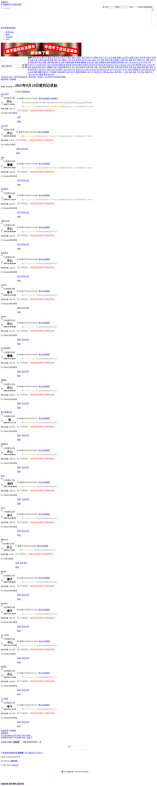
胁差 (115, 58)
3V (35, 65)
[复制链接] (25, 92)
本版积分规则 (6, 742)
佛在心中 (4, 539)
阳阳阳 (3, 667)
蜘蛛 (35, 72)
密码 (117, 7)
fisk (87, 70)
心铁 (100, 67)
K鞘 (52, 62)
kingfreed (4, 603)
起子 (60, 60)
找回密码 (148, 7)
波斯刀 (132, 58)
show (112, 72)
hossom (78, 70)
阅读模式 (54, 98)
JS (74, 72)
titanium (75, 65)
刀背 (151, 60)
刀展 (104, 72)
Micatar (123, 65)
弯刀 (127, 58)
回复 (19, 117)
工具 (35, 60)
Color (5, 735)
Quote (18, 735)
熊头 (36, 70)
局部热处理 (62, 67)
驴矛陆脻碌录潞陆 (8, 28)
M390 (39, 65)
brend (69, 70)
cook (111, 70)
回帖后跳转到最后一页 (32, 742)
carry (37, 74)
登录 (131, 7)
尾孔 (126, 60)
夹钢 (87, 67)
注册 (154, 7)
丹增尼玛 (4, 189)
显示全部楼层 (44, 98)
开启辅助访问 (6, 4)
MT (146, 70)
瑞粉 (122, 62)
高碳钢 (77, 62)
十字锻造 (52, 72)
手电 (154, 58)
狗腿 (119, 58)
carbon (129, 65)
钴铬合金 (62, 65)
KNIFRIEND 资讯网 (15, 753)
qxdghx (3, 316)
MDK (49, 70)
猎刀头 (84, 60)
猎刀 (34, 58)
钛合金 (69, 65)
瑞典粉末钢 (115, 62)
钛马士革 (102, 65)
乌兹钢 (101, 62)
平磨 (116, 67)
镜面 (143, 67)
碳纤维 (138, 65)
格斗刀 (44, 58)
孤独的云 (4, 444)
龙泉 (116, 72)
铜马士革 (88, 65)
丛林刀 (149, 58)
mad (53, 70)
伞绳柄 (116, 60)
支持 (22, 149)
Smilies (28, 735)
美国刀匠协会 (81, 72)
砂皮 (131, 67)
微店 (7, 34)
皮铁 (96, 67)
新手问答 (32, 77)
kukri (123, 58)
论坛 (9, 37)
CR (123, 70)
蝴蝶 (39, 72)
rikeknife (51, 74)
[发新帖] (12, 79)
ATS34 (139, 62)
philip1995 (5, 94)
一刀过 (125, 72)
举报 (19, 121)
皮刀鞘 (61, 62)
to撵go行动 (5, 221)
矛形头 (78, 60)
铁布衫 (3, 571)
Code (23, 735)
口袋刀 (79, 58)
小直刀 (68, 58)
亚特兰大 (98, 72)
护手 (36, 62)
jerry (73, 70)
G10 (115, 65)
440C (126, 62)
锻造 (40, 67)
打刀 (106, 58)
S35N (49, 65)
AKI (89, 72)
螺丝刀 (65, 60)
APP (7, 39)
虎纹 (151, 67)
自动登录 (141, 7)
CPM (149, 62)
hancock (102, 70)
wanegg (4, 285)
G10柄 (121, 60)
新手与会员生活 (20, 77)
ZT (47, 72)
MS (71, 72)
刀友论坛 (4, 77)
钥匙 (52, 60)
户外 (139, 72)
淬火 (74, 67)
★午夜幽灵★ (6, 412)
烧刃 (56, 67)
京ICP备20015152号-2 (33, 753)
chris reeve (117, 70)
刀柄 (111, 60)
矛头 (73, 60)
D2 (130, 62)
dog (56, 70)
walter (64, 70)
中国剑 (95, 58)
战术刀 (50, 58)
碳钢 (72, 62)
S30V (44, 65)
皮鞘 (56, 62)
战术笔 (46, 60)
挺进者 (135, 70)
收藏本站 (4, 2)
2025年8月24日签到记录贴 (55, 77)
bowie (39, 58)
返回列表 (4, 79)
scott (107, 70)
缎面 (139, 67)
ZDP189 (54, 65)
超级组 (3, 380)
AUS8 (144, 62)
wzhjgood (4, 126)
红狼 (3, 476)
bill (90, 70)
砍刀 (59, 58)
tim (97, 70)
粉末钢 (107, 62)
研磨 (108, 67)
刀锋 (147, 60)
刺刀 (137, 58)
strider (129, 70)
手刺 (141, 58)
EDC (151, 72)
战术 (134, 72)
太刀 (110, 58)
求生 (143, 72)
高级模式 (4, 733)
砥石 (135, 67)
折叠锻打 (50, 67)
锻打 (44, 67)
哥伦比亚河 (61, 72)
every (30, 74)
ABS (68, 72)
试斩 (130, 72)
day (33, 74)
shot (108, 72)
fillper (94, 60)
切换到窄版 (17, 4)
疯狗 (60, 70)
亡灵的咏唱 (5, 348)
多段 (112, 67)
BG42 (134, 62)
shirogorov (42, 70)
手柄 (106, 60)
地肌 (104, 67)
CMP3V (31, 65)
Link (14, 735)
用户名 (105, 7)
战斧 (88, 58)
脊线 (32, 62)
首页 (9, 32)
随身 (41, 74)
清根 (130, 60)
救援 (147, 72)
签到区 (40, 77)
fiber (133, 65)
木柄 (102, 60)
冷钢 (44, 72)
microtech (152, 70)
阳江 (120, 72)
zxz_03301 (5, 635)
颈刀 (74, 58)
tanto (89, 60)
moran (93, 70)
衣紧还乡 (4, 253)
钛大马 (95, 65)
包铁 (92, 67)
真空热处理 (80, 67)
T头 (69, 60)
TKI (92, 72)
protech (30, 72)
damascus (109, 65)
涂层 (32, 70)
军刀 (55, 58)
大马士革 (90, 62)
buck (143, 70)
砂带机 (125, 67)
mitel (2, 157)
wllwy (3, 508)
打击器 (30, 60)
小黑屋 (3, 753)
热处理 (34, 67)
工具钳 (40, 60)
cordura (149, 65)
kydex (144, 65)
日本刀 (101, 58)
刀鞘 (48, 62)
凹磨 (121, 67)
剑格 (44, 62)
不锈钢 (67, 62)
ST (126, 70)
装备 (45, 74)
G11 (118, 65)
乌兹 (96, 62)
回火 (69, 67)
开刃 (135, 60)
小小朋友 (4, 699)
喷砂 (147, 67)
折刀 (64, 58)
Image (9, 735)
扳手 (56, 60)
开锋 (139, 60)
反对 (26, 149)
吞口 (40, 62)
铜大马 (81, 65)
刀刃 (143, 60)
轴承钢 (83, 62)
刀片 (98, 60)
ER (139, 70)
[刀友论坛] (78, 18)
